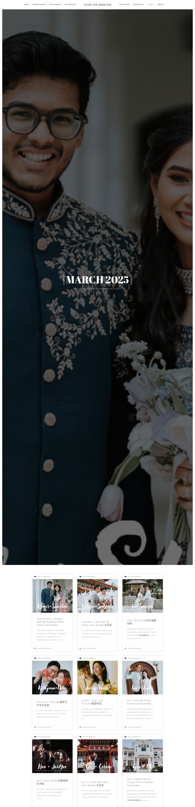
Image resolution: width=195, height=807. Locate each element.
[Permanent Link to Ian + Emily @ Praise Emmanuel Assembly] (142, 677)
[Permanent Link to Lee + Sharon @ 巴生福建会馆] (142, 596)
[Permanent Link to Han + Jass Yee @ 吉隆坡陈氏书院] (52, 756)
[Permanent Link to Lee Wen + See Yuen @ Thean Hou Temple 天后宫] (97, 596)
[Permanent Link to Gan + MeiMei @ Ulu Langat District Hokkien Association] (142, 756)
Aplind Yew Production (44, 648)
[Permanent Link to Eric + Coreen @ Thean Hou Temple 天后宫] (97, 756)
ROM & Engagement (43, 576)
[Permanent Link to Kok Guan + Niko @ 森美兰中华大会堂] (52, 677)
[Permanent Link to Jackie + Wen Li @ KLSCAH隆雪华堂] (97, 677)
